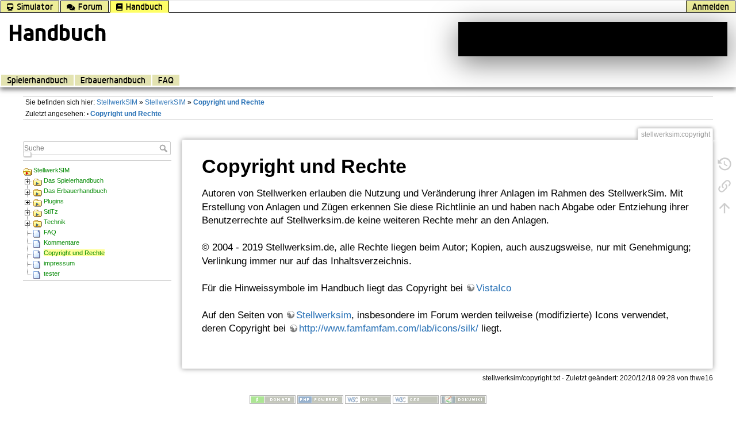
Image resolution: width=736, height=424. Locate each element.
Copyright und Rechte (228, 102)
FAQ (166, 80)
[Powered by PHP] (320, 399)
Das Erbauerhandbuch (75, 190)
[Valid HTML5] (368, 399)
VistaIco (493, 288)
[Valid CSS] (416, 399)
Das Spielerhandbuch (73, 180)
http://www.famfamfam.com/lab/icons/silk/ (388, 328)
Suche (164, 148)
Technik (55, 221)
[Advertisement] (592, 39)
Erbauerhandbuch (112, 80)
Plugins (54, 201)
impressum (59, 263)
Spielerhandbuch (37, 80)
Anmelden (710, 6)
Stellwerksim (323, 315)
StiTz (51, 211)
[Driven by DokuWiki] (463, 399)
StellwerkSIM (117, 102)
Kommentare (61, 242)
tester (52, 273)
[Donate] (273, 399)
